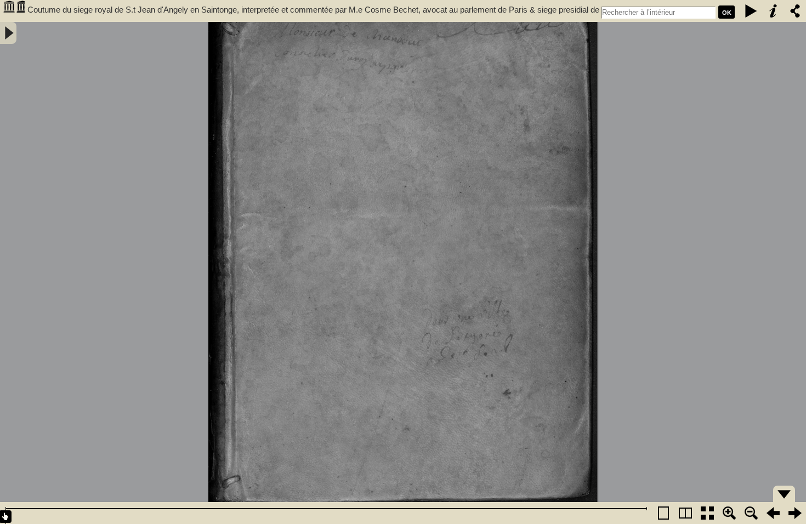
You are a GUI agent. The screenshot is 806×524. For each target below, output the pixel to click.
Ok (726, 12)
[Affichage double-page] (685, 513)
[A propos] (773, 11)
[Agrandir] (729, 513)
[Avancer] (795, 513)
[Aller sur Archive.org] (14, 11)
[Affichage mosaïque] (707, 513)
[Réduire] (751, 513)
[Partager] (795, 11)
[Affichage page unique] (663, 513)
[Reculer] (773, 513)
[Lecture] (751, 11)
